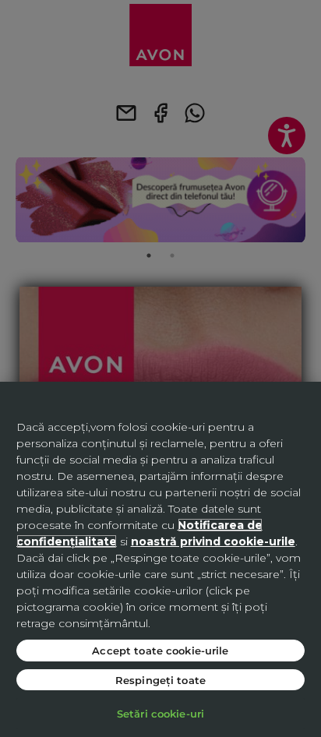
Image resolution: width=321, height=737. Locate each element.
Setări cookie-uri (160, 713)
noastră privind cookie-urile (213, 541)
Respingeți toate (160, 679)
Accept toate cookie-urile (160, 650)
